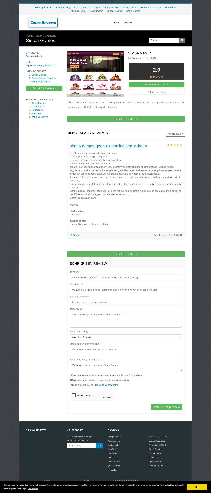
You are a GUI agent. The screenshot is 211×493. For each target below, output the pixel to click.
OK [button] (196, 487)
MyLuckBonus (78, 11)
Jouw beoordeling (79, 331)
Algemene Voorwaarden (106, 385)
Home (116, 22)
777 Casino (80, 7)
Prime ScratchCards (151, 7)
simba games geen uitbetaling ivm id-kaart (108, 146)
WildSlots (36, 113)
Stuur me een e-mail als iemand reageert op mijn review (100, 380)
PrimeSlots (170, 7)
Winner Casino (129, 7)
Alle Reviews (175, 134)
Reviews (128, 22)
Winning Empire (43, 7)
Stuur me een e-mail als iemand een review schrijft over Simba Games (108, 375)
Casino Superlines (157, 441)
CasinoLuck (38, 106)
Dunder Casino (114, 11)
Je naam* (74, 272)
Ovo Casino (95, 7)
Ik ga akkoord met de (95, 385)
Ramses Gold (112, 7)
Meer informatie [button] (33, 489)
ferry (161, 235)
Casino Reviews (43, 22)
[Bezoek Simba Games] (95, 74)
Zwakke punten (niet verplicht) (85, 359)
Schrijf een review (41, 81)
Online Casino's (46, 36)
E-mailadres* (76, 284)
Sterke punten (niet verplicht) (84, 344)
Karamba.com (96, 11)
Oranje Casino (132, 11)
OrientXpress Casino (158, 437)
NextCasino (38, 110)
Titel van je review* (79, 296)
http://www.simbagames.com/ (40, 65)
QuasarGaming (62, 7)
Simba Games (39, 75)
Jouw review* (76, 309)
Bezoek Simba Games (44, 88)
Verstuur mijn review (167, 407)
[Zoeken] (182, 40)
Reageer (77, 235)
